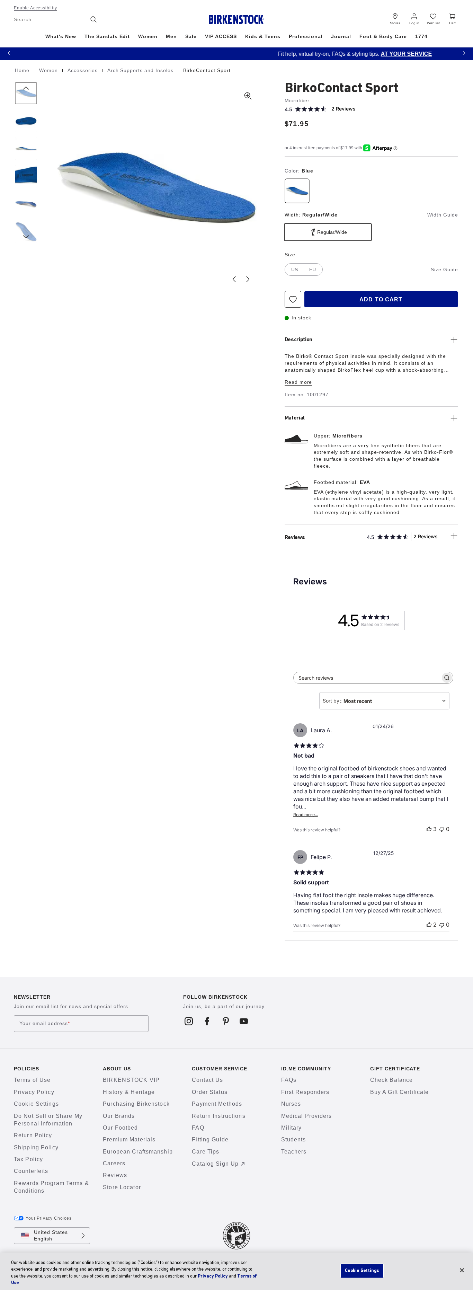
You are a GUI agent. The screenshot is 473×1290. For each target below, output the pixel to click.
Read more (298, 382)
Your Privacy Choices (49, 1218)
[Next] (26, 232)
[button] (9, 53)
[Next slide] (247, 279)
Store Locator (122, 1187)
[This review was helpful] (429, 828)
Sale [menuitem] (191, 36)
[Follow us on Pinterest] (225, 1020)
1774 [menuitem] (421, 36)
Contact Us (207, 1080)
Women (49, 70)
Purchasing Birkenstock (136, 1104)
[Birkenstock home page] (236, 19)
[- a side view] (26, 149)
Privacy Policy (34, 1092)
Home (23, 70)
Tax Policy (28, 1159)
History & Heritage (129, 1092)
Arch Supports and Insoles (141, 70)
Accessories (83, 70)
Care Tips (205, 1152)
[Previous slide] (234, 279)
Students (293, 1139)
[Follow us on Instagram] (189, 1020)
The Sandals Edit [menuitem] (107, 36)
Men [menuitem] (171, 36)
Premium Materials (129, 1139)
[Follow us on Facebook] (207, 1020)
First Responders (305, 1092)
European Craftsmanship (138, 1152)
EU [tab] (312, 269)
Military (291, 1128)
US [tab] (294, 269)
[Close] (462, 1270)
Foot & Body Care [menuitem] (383, 36)
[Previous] (26, 93)
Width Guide (442, 215)
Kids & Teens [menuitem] (262, 36)
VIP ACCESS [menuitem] (221, 36)
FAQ (198, 1128)
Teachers (294, 1152)
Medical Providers (306, 1116)
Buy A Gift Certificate (399, 1092)
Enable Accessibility (35, 8)
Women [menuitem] (148, 36)
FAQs (288, 1080)
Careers (114, 1163)
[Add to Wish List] (293, 299)
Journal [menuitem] (341, 36)
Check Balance (391, 1080)
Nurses (291, 1104)
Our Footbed (120, 1128)
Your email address (44, 1023)
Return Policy (33, 1135)
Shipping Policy (36, 1147)
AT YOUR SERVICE (304, 54)
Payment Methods (217, 1104)
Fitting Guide (210, 1139)
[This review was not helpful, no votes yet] (441, 828)
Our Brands (119, 1116)
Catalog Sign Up (215, 1164)
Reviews (115, 1175)
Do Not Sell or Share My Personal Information (48, 1119)
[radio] (297, 190)
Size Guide (444, 269)
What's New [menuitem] (60, 36)
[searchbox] (367, 677)
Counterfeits (31, 1171)
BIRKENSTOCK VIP (131, 1080)
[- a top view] (26, 121)
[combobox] (384, 700)
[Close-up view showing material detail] (26, 176)
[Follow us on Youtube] (244, 1020)
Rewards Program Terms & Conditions (51, 1187)
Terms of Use (32, 1080)
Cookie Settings (36, 1104)
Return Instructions (218, 1116)
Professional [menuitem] (306, 36)
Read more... (305, 814)
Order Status (209, 1092)
